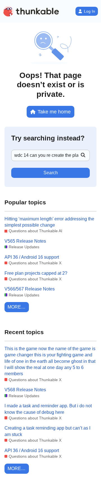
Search (50, 172)
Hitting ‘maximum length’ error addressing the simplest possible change (49, 221)
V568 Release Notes (25, 389)
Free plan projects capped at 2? (35, 273)
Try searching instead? (48, 138)
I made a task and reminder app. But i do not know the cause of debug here (48, 408)
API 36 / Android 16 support (31, 257)
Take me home (54, 112)
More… (17, 307)
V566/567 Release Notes (29, 289)
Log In (89, 11)
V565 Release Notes (25, 241)
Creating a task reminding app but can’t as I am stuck (47, 431)
